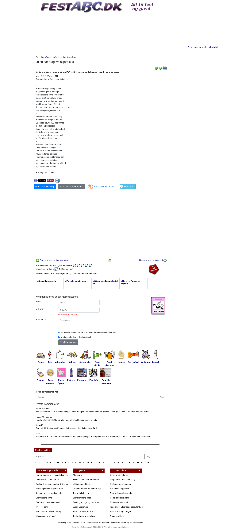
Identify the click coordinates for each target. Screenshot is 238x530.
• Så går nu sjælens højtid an (105, 282)
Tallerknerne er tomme (83, 511)
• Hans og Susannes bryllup (130, 282)
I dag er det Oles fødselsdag (122, 479)
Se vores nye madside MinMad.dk (203, 47)
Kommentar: (42, 319)
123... (147, 462)
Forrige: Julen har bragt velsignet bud (56, 260)
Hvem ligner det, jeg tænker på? (50, 488)
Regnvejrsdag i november (121, 493)
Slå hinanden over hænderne (86, 479)
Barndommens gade (82, 497)
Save (51, 180)
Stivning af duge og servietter (86, 502)
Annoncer (104, 522)
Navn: (39, 301)
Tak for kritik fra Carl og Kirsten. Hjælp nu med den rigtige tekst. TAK (66, 428)
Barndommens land (119, 502)
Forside (48, 57)
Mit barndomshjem (81, 483)
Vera (38, 433)
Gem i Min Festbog (44, 186)
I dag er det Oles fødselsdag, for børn (126, 506)
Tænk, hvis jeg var (81, 493)
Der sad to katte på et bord (48, 502)
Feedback (129, 186)
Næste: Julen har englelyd (151, 260)
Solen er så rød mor (119, 474)
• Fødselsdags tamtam (75, 281)
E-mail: (39, 308)
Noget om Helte (117, 515)
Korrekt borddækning (119, 497)
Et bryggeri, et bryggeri (46, 515)
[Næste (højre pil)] (160, 67)
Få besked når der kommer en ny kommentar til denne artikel (88, 332)
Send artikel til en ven (104, 186)
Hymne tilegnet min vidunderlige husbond (53, 474)
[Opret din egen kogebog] (158, 306)
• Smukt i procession (47, 281)
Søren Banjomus (80, 506)
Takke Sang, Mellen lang (84, 515)
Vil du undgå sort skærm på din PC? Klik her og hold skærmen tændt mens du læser (77, 71)
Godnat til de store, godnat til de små (52, 483)
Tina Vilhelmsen (43, 408)
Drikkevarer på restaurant (47, 479)
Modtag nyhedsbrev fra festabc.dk (76, 336)
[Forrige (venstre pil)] (156, 67)
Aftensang (77, 474)
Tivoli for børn (42, 506)
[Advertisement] (101, 33)
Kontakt (114, 522)
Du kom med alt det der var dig (87, 488)
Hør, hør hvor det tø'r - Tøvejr (48, 511)
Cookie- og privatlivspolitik (131, 522)
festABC (39, 425)
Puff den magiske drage (120, 483)
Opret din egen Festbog (71, 186)
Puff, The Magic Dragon (120, 511)
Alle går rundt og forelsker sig (49, 493)
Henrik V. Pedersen (44, 416)
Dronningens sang (44, 497)
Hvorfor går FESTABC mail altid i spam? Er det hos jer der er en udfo (66, 419)
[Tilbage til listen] (110, 260)
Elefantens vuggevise (119, 488)
